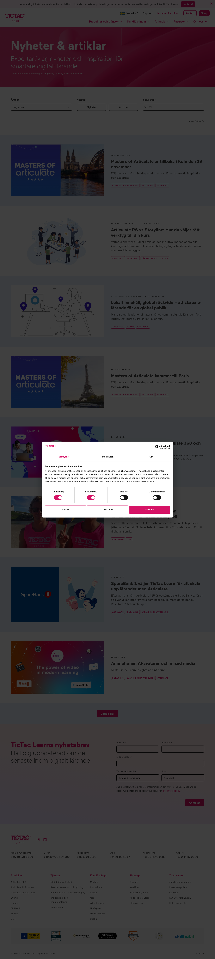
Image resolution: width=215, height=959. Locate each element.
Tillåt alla (149, 510)
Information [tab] (107, 457)
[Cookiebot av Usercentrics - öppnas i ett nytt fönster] (157, 447)
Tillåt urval (107, 510)
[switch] (91, 497)
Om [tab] (151, 457)
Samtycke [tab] (64, 457)
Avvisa (65, 510)
